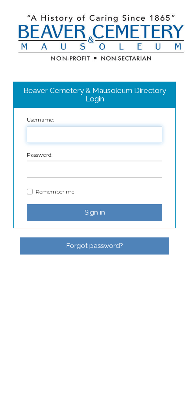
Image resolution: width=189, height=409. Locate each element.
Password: (40, 154)
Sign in (94, 212)
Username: (40, 119)
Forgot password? (94, 246)
